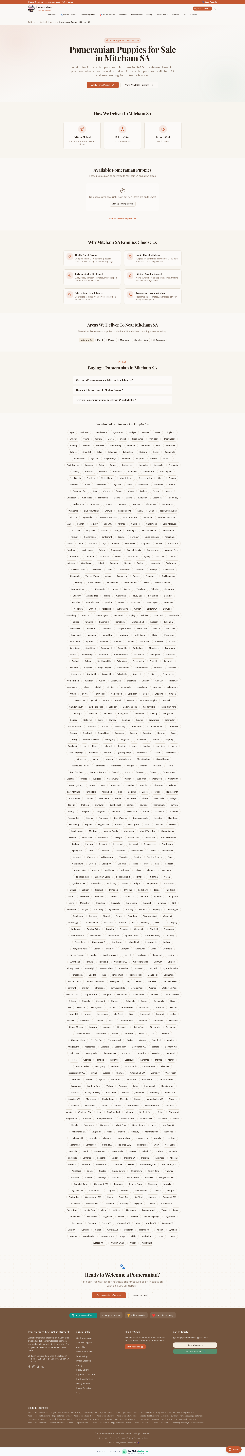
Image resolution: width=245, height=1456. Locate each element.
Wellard (109, 1086)
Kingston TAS (76, 1190)
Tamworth (122, 576)
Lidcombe (106, 628)
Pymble (72, 693)
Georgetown (97, 1007)
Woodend (167, 916)
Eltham (146, 811)
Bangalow (168, 713)
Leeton (107, 752)
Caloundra (112, 452)
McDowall (140, 948)
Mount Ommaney (95, 981)
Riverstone (76, 674)
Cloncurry (115, 1001)
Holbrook (108, 746)
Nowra (107, 595)
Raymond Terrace (97, 772)
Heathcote (80, 700)
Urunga (83, 778)
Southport (116, 550)
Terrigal (117, 530)
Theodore (164, 1033)
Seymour (134, 537)
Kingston (116, 484)
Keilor (146, 863)
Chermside (139, 929)
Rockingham (127, 465)
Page (122, 1236)
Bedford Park (145, 1112)
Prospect (172, 667)
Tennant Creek (149, 1210)
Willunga (102, 1177)
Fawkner (174, 811)
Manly (140, 510)
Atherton (167, 458)
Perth (173, 556)
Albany (76, 471)
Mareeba (99, 1020)
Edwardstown (146, 1118)
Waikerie (88, 1177)
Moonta (86, 1164)
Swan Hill (87, 452)
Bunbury (77, 595)
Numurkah (71, 909)
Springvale (77, 850)
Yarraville (123, 857)
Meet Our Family (140, 1295)
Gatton (173, 1007)
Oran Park (107, 713)
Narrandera (100, 765)
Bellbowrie (76, 929)
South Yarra (167, 844)
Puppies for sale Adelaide (127, 1416)
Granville (89, 622)
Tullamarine (167, 850)
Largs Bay (96, 1131)
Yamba (92, 785)
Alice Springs (92, 595)
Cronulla (108, 510)
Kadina (159, 1151)
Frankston (153, 438)
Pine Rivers (152, 981)
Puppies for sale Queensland (61, 1423)
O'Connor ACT (107, 1236)
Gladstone (121, 595)
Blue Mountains (91, 510)
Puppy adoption (90, 1412)
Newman (75, 1105)
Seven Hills (137, 674)
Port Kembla (74, 798)
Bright (137, 883)
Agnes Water (91, 994)
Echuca (73, 452)
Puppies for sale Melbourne (39, 1416)
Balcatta (105, 1046)
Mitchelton (168, 974)
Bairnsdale (170, 445)
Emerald (126, 458)
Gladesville (174, 615)
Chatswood (151, 523)
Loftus (106, 700)
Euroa (157, 889)
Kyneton (157, 896)
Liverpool (136, 504)
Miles (111, 1020)
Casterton (169, 883)
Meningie (159, 1157)
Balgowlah (116, 680)
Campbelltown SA (105, 1118)
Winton (142, 1040)
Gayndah (81, 1007)
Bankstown (152, 608)
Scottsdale (143, 484)
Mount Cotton (74, 981)
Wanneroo (73, 510)
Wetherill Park (72, 680)
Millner (121, 1216)
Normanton (122, 1027)
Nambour (71, 550)
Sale (158, 445)
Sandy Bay (124, 1197)
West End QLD (120, 961)
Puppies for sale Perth (105, 1416)
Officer (138, 870)
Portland (93, 543)
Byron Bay (118, 432)
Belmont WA (171, 1046)
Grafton (92, 608)
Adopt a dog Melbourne (149, 1416)
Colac (99, 452)
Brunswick (99, 805)
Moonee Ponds (111, 831)
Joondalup (143, 465)
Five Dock (158, 615)
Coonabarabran (154, 726)
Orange (136, 576)
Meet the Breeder (84, 1351)
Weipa (130, 1040)
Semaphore (91, 1144)
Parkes (156, 491)
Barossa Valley (145, 478)
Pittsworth (155, 1027)
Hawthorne (116, 942)
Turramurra (170, 648)
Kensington (133, 824)
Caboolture (128, 452)
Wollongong (172, 563)
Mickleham (110, 870)
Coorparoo (169, 929)
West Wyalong (76, 785)
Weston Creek (117, 1242)
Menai (118, 700)
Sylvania (130, 700)
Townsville (96, 569)
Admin (145, 1438)
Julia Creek (118, 1014)
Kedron (96, 948)
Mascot (156, 628)
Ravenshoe (101, 1033)
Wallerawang (113, 778)
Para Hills (93, 1138)
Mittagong (81, 759)
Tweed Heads (100, 432)
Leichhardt (91, 628)
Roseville (159, 641)
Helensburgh (172, 791)
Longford (111, 1190)
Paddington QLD (111, 955)
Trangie (153, 772)
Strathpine (100, 988)
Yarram (122, 922)
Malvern (172, 824)
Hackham (104, 1125)
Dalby (101, 465)
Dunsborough (167, 1086)
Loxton (114, 1157)
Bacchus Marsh (148, 530)
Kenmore (110, 948)
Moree (111, 438)
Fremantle (173, 465)
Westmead (139, 654)
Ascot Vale (159, 798)
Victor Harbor (107, 478)
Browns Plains (106, 968)
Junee (134, 746)
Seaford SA (75, 1144)
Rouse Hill (106, 674)
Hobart (101, 563)
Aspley (174, 922)
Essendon (159, 811)
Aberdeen (139, 713)
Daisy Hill (152, 968)
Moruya (109, 759)
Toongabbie (168, 674)
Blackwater (122, 994)
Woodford (156, 1040)
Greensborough (140, 818)
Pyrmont (90, 641)
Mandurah (75, 576)
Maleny (70, 1020)
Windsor (89, 680)
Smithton (152, 1197)
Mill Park (125, 870)
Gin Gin (112, 1007)
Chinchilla (86, 1001)
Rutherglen (173, 909)
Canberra (114, 563)
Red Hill (127, 955)
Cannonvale (138, 994)
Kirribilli (98, 687)
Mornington (169, 438)
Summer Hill (106, 648)
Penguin (171, 1190)
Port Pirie (91, 478)
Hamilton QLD (98, 942)
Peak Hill (157, 765)
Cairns (109, 569)
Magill (109, 1131)
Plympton (107, 1138)
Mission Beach (126, 1020)
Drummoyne (102, 615)
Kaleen (160, 1229)
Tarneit (139, 876)
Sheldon (85, 988)
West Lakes (170, 1144)
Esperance (117, 471)
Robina (102, 550)
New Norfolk (141, 1190)
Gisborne (122, 863)
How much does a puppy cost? (60, 1419)
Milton (154, 948)
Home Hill (73, 1014)
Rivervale (165, 1066)
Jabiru (103, 1210)
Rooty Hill (91, 674)
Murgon (93, 1027)
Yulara (164, 1210)
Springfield (170, 452)
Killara (86, 687)
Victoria (73, 517)
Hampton (158, 818)
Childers (72, 1001)
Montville (143, 1020)
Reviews (175, 14)
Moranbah (158, 1020)
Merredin (124, 1099)
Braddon (92, 1223)
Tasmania (147, 517)
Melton (86, 445)
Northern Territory (166, 517)
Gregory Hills (149, 706)
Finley (74, 739)
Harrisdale (131, 1079)
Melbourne (133, 556)
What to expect (197, 1423)
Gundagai (72, 746)
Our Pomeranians (84, 1338)
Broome (103, 471)
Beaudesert (79, 458)
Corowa (73, 733)
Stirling (94, 1073)
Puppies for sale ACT (143, 1423)
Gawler (137, 608)
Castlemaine (90, 537)
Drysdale (128, 889)
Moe (81, 543)
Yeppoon (140, 458)
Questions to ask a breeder (125, 1419)
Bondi (151, 510)
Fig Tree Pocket (132, 935)
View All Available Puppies (120, 218)
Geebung (170, 935)
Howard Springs (151, 1216)
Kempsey (142, 497)
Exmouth (74, 1092)
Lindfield (111, 687)
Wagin (69, 1112)
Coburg (70, 811)
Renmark (74, 484)
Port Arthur (74, 1197)
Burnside (87, 1118)
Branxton (115, 785)
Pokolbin (144, 785)
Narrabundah (89, 1236)
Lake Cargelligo (76, 752)
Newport (157, 687)
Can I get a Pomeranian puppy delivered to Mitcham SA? (104, 380)
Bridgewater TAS (167, 1177)
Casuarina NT (167, 1203)
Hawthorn (173, 818)
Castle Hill (135, 523)
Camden (122, 504)
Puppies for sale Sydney (61, 1416)
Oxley (127, 981)
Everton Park (96, 935)
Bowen (115, 543)
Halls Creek (111, 1092)
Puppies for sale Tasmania (122, 1423)
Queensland (88, 517)
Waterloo (103, 654)
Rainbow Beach (83, 1033)
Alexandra (96, 883)
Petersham (74, 641)
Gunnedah (71, 497)
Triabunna (109, 1203)
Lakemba (168, 622)
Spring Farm (123, 713)
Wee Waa (141, 778)
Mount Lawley (82, 1066)
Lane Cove (75, 628)
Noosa (121, 602)
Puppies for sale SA (83, 1423)
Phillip (133, 1236)
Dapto (145, 791)
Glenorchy (152, 1184)
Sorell (129, 484)
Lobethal (101, 1157)
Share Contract (135, 1438)
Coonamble (173, 726)
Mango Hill (153, 974)
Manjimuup (91, 1099)
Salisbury (171, 1138)
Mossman (173, 1020)
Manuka (73, 1236)
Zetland (75, 661)
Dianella (156, 1053)
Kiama (172, 484)
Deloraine (118, 1184)
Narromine (116, 765)
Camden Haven (74, 726)
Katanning (154, 1092)
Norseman (90, 1105)
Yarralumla (147, 1242)
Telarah (172, 785)
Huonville (167, 1184)
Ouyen (85, 909)
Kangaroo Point (80, 948)
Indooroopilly (151, 942)
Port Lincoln (75, 478)
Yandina (170, 1040)
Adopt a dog (76, 1412)
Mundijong (100, 1066)
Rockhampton (168, 576)
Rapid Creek (91, 1216)
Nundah (93, 955)
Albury (108, 576)
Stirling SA (107, 1144)
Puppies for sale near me (144, 1412)
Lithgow (73, 438)
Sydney (147, 556)
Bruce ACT (106, 1223)
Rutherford (91, 791)
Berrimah (134, 1216)
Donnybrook (149, 1086)
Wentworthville (121, 654)
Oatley (155, 635)
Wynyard (138, 1203)
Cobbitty (113, 706)
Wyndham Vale (78, 883)
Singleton (170, 432)
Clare (160, 478)
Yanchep (123, 1086)
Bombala (126, 720)
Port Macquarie (97, 589)
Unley (156, 1144)
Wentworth (173, 778)
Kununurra (170, 1092)
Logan (156, 452)
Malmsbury (85, 903)
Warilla (118, 798)
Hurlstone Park (137, 622)
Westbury (124, 1203)
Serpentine (76, 1086)
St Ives (85, 693)
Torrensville (142, 1144)
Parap (176, 1210)
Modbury (135, 1131)
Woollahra (170, 654)
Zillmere (171, 961)
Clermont (100, 1001)
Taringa (89, 961)
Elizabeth (162, 1118)
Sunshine (105, 850)
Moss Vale (95, 504)
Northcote (103, 837)
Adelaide (71, 563)
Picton (170, 765)
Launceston (168, 569)
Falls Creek (170, 889)
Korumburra (128, 896)
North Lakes (87, 550)
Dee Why (108, 523)
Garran (98, 1229)
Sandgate (141, 955)
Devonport (135, 602)
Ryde (72, 432)
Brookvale (131, 680)
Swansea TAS (92, 1203)
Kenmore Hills (135, 974)
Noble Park (87, 837)
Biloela (159, 543)
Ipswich (108, 602)
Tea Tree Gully (124, 1144)
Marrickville (142, 628)
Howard (87, 1014)
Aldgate (129, 1112)
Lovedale (130, 785)
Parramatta (167, 504)
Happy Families (83, 1383)
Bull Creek (74, 1053)
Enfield (176, 1118)
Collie (135, 1086)
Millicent (174, 1157)
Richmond (158, 484)
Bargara (107, 994)
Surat (141, 1033)
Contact (193, 14)
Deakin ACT (167, 1223)
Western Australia (108, 517)
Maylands (144, 1059)
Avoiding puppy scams (102, 1419)
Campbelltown (124, 510)
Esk (69, 1007)
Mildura (145, 582)
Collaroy (145, 680)
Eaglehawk (143, 889)
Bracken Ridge (93, 929)
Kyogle (174, 746)
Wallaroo (74, 1177)
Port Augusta (166, 471)
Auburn (88, 661)
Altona (145, 798)
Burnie (87, 484)
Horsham (131, 445)
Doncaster (116, 811)
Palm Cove (139, 1027)
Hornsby (94, 523)
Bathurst (168, 595)
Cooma (106, 491)
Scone (127, 772)
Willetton (75, 1079)
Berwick (137, 857)
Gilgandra (125, 739)
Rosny (110, 1197)
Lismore (114, 589)
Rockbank (166, 870)
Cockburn (126, 1053)
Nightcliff (107, 1216)
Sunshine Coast (78, 569)
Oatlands (157, 1190)
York (99, 1112)
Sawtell (115, 772)
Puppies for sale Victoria (37, 1423)
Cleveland (138, 968)
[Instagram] (33, 1366)
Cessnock (157, 497)
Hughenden (102, 1014)
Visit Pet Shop (133, 1346)
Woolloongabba (140, 961)
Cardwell (154, 994)
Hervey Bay (137, 595)
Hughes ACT (145, 1229)
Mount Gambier (162, 582)
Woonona (131, 798)
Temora (139, 772)
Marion (121, 1131)
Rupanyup (157, 909)
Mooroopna (131, 903)
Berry (100, 720)
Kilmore (113, 896)
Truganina (153, 876)
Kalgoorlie (106, 608)
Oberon (143, 765)
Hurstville (75, 530)
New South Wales (168, 510)
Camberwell (115, 805)
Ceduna (172, 478)
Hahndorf (146, 1151)
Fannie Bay (71, 1210)
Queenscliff (114, 909)
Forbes (143, 491)
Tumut (119, 491)
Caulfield (143, 805)
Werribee (100, 445)
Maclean (156, 752)
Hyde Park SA (168, 1125)
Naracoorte (101, 1164)
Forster (145, 432)
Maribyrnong (77, 831)
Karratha (89, 471)
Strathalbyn (136, 1171)
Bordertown (99, 1151)
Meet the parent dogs (180, 1423)
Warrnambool (130, 582)
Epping (132, 615)
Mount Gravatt (77, 955)
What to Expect (136, 14)
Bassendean (120, 1046)
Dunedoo (147, 733)
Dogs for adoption (106, 1412)
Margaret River (171, 550)
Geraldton (169, 589)
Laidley (173, 1014)
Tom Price (169, 1105)
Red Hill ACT (147, 1236)
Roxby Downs (118, 1171)
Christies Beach (127, 1118)
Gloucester (141, 739)
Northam (104, 556)
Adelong (153, 713)
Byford (102, 1079)
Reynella (157, 1138)
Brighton (85, 805)
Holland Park (133, 942)
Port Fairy (98, 909)
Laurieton (93, 752)
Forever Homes (162, 14)
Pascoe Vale (133, 837)
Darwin (127, 563)
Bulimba (110, 929)
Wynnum (158, 961)
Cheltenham (159, 805)
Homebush (120, 622)
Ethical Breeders (83, 1360)
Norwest (158, 667)
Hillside (135, 863)
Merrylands (76, 635)
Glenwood (73, 667)
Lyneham (173, 1229)
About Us (123, 14)
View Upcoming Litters (122, 203)
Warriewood (116, 693)
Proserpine (171, 1027)
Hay (84, 746)
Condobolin (136, 726)
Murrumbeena (167, 831)
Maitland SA (129, 1157)
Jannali (94, 700)
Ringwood (133, 844)
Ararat (125, 883)
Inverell (123, 438)
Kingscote (72, 1157)
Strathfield (90, 648)
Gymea (172, 693)
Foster (70, 896)
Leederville (129, 1059)
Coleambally (119, 726)
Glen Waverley (120, 818)
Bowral (108, 504)
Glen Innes (87, 497)
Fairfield (144, 615)
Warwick (89, 465)
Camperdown (152, 883)
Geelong (141, 563)
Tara (152, 1033)
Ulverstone (101, 484)
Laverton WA (74, 1099)
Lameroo (87, 1157)
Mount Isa (168, 602)
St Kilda (91, 850)
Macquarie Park (124, 628)
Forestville (174, 680)
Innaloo (100, 1059)
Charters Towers (171, 994)
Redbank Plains (170, 981)
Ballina (117, 497)
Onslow (104, 1105)
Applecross (90, 1046)
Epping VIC (107, 863)
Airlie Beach (130, 543)
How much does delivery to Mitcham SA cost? (99, 389)
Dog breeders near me (165, 1412)
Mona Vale (126, 687)
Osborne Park (148, 1066)
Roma (113, 465)
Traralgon (140, 589)
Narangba (114, 981)
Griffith (98, 438)
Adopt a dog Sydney (169, 1416)
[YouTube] (42, 1366)
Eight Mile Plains (170, 968)
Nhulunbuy (131, 1210)
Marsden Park (123, 667)
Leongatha (172, 896)
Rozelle (172, 641)
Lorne (71, 903)
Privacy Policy (103, 1438)
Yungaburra (73, 1046)
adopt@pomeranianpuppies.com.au (193, 1337)
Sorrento (93, 916)
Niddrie (72, 837)
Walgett (97, 778)
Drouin (70, 543)
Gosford (104, 530)
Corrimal (132, 791)
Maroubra (170, 628)
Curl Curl (159, 680)
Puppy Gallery (82, 1369)
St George (128, 1033)
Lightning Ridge (124, 752)
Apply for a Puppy (100, 85)
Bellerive (149, 1177)
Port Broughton (169, 1164)
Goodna (92, 974)
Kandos (146, 746)
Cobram (85, 889)
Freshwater (72, 687)
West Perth (170, 1073)
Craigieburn (77, 863)
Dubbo (127, 589)
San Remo (78, 916)
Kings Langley (104, 667)
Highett (88, 824)
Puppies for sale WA (101, 1423)
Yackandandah (91, 922)
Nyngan (130, 765)
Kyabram (144, 896)
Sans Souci (75, 648)
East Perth (170, 1053)
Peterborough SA (148, 1164)
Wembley (155, 1073)
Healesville (84, 896)
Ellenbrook (116, 1079)
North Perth (131, 1066)
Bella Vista (122, 661)
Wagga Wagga (92, 576)
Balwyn (173, 798)
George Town (135, 1184)
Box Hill (71, 805)
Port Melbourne (168, 837)
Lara (157, 863)
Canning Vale (91, 1053)
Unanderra (104, 798)
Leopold (169, 863)
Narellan (93, 713)
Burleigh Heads (134, 550)
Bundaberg (151, 576)
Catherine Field (96, 706)
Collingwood (85, 811)
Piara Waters (148, 1079)
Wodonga (78, 608)
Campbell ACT (123, 1223)
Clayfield (154, 929)
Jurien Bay (139, 1092)
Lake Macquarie (170, 523)
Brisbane (160, 556)
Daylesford (107, 537)
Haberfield (104, 622)
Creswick (99, 889)
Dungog (161, 733)
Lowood (160, 1014)
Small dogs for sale (124, 1412)
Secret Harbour (167, 1079)
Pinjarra (117, 1105)
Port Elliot (76, 1171)
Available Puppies (84, 1342)
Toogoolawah (114, 1040)
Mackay (78, 582)
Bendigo (153, 569)
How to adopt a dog (83, 1419)
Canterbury (71, 615)
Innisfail (153, 458)
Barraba (73, 720)
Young (86, 438)
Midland (118, 556)
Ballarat (140, 569)
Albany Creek (73, 968)
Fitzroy (89, 818)
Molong (96, 759)
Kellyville (88, 667)
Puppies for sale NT (162, 1423)
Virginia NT (170, 1216)
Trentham (132, 916)
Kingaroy (145, 543)
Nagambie (161, 903)
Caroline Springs (154, 857)
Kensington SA (78, 1131)
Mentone (93, 831)
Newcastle (155, 563)
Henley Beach (138, 1125)
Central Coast (92, 602)
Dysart (173, 1001)
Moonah (125, 1190)
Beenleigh (89, 968)
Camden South (76, 706)
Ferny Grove (113, 935)
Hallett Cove (120, 1125)
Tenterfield (103, 497)
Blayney (112, 720)
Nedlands (115, 1066)
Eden (173, 733)
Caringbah (132, 693)
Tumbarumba (168, 772)
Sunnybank (75, 961)
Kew (147, 824)
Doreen (92, 863)
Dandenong (115, 445)
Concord (86, 615)
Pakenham (170, 537)
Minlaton (72, 1164)
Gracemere (144, 1007)
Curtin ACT (151, 1223)
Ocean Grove (168, 530)
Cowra (131, 491)
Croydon (101, 811)
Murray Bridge (78, 589)
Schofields (122, 674)
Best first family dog (169, 1419)
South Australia (129, 517)
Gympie (94, 458)
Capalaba (123, 968)
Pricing (149, 14)
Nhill (174, 903)
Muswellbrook (162, 759)
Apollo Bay (111, 883)
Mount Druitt (141, 667)
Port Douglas (73, 465)
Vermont (77, 857)
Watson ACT (99, 1242)
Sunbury (73, 445)
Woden (133, 1242)
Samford (72, 988)
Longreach (145, 1014)
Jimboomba (117, 974)
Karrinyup (114, 1059)
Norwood (168, 1131)
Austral (166, 700)
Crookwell (87, 733)
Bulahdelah (170, 720)
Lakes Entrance (152, 537)
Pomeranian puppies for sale (191, 1416)
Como (146, 693)
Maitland (84, 432)
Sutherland (138, 648)
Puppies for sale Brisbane (84, 1416)
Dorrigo (133, 733)
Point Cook (150, 837)
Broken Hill (153, 595)
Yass (103, 785)
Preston (89, 844)
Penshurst (169, 635)
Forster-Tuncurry (91, 739)
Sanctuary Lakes (102, 876)
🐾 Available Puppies (69, 14)
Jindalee (166, 942)
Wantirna (91, 857)
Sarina (115, 1033)
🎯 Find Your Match (107, 14)
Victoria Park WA (137, 1073)
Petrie (138, 981)
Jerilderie (122, 746)
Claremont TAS (101, 1184)
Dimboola (113, 889)
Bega (94, 491)
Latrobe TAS (95, 1190)
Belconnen (77, 1223)
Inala (104, 974)
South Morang (123, 876)
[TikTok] (38, 1366)
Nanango (107, 1027)
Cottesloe (141, 1053)
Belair (160, 1112)
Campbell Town (81, 1184)
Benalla (121, 537)
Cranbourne (137, 438)
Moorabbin (129, 831)
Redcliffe (143, 452)
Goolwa (132, 1151)
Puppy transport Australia (148, 1419)
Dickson (71, 1229)
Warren (127, 778)
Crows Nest (103, 733)
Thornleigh (154, 648)
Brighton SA (71, 1118)
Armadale (158, 465)
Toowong (103, 961)
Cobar (105, 726)
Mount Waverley (147, 831)
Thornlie (120, 1073)
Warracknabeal (150, 916)
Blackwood (174, 1112)
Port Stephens (77, 772)
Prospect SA (142, 1138)
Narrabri (168, 491)
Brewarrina (154, 720)
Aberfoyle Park (113, 1112)
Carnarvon (89, 556)
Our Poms (52, 14)
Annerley (145, 922)
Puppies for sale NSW (188, 1419)
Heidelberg (74, 824)
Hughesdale (103, 824)
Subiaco (106, 1073)
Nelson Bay (172, 497)
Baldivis (89, 1079)
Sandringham (150, 844)
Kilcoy (131, 1014)
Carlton (130, 805)
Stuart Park (75, 1216)
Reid (161, 1236)
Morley (171, 1059)
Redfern (118, 641)
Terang (119, 916)
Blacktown (151, 504)
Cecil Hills (154, 661)
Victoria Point (137, 988)
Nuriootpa (117, 1164)
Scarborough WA (77, 1073)
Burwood (167, 608)
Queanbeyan (152, 602)
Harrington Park (168, 706)
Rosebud (143, 909)
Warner (152, 988)
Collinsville (130, 1001)
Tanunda (169, 1171)
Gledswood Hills (130, 706)
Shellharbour (78, 504)
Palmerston (148, 471)
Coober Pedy (117, 1151)
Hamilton (145, 445)
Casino (129, 497)
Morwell (147, 903)
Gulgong (169, 739)
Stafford (171, 955)
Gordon (75, 622)
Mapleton (84, 1020)
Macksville (142, 752)
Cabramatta (138, 661)
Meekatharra (108, 1099)
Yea (133, 922)
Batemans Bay (79, 491)
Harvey (125, 1092)
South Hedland (152, 1105)
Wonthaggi (73, 922)
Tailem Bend (153, 1171)
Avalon (102, 680)
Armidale (76, 602)
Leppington (77, 713)
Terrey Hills (99, 693)
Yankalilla (116, 1177)
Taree (157, 432)
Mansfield (100, 903)
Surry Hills (122, 648)
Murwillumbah (143, 759)
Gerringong (110, 739)
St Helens (75, 1203)
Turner (172, 1236)
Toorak (152, 850)
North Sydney (140, 635)
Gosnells (87, 1059)
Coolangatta (153, 550)
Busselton (74, 556)
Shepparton (112, 582)
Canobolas (91, 726)
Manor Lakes (80, 870)
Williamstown (107, 857)
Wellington (157, 778)
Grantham (159, 1007)
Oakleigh (118, 837)
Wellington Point (169, 988)
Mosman (91, 635)
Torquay (74, 537)
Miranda (121, 523)
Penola (131, 1164)
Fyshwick (85, 1229)
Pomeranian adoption (37, 1419)
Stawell (106, 916)
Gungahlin (128, 1229)
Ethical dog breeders (185, 1412)
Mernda (95, 870)
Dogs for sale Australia (60, 1412)
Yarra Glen (108, 922)
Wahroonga (87, 654)
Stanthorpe (173, 543)
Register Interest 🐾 (202, 8)
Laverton (159, 824)
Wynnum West (72, 994)
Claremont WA (109, 1053)
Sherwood (156, 955)
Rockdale (144, 641)
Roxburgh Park (82, 876)
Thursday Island (78, 1040)
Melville (158, 1059)
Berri (85, 1151)
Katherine (132, 471)
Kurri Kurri (160, 746)
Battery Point (132, 1177)
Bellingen (87, 720)
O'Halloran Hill (76, 1138)
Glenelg (74, 1125)
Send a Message (195, 1345)
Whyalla (155, 589)
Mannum (145, 1157)
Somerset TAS (169, 1197)
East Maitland (73, 791)
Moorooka (167, 948)
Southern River (94, 1086)
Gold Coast (86, 563)
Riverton (102, 1171)
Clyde (170, 857)
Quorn (90, 1171)
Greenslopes (80, 942)
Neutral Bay (107, 635)
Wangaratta (122, 608)
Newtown (123, 635)
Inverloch (99, 896)
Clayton (174, 805)
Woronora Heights (148, 700)
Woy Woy (90, 530)
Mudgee (132, 432)
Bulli (120, 791)
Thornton (158, 785)
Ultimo (73, 654)
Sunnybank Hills (118, 988)
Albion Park (107, 791)
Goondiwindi (127, 1007)
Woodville (72, 1151)
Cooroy (144, 1001)
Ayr (104, 543)
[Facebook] (29, 1366)
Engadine (159, 693)
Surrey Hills (120, 850)
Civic (138, 1223)
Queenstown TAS (93, 1197)
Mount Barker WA (154, 1099)
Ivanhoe (118, 824)
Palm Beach (172, 687)
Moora (137, 1099)
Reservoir (103, 844)
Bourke (139, 720)
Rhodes (130, 641)
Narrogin (173, 1099)
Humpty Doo (89, 1210)
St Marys (152, 674)
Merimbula (171, 752)
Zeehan (151, 1203)
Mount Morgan (76, 1027)
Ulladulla (70, 778)
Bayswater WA (139, 1046)
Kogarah (154, 622)
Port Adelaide (124, 1138)
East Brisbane (77, 935)
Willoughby (155, 654)
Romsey (129, 909)
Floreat (74, 1059)
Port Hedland (133, 1105)
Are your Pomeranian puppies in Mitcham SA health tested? (106, 399)
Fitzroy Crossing (92, 1092)
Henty (95, 746)
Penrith (80, 523)
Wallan (167, 876)
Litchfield (116, 1210)
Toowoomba (124, 569)
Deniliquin (119, 733)
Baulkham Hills (104, 661)
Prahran (75, 844)
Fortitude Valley (152, 935)
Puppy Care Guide (84, 1388)
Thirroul (89, 798)
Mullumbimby (125, 759)
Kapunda (173, 1151)
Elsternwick (132, 811)
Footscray (103, 818)
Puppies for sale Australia (38, 1412)
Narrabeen (142, 687)
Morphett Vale (151, 1131)
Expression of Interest (111, 1295)
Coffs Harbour (94, 582)
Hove (153, 1125)
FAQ (184, 14)
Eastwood (118, 615)
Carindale (124, 929)
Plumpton (151, 870)
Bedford (155, 1046)
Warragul (131, 530)
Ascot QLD (160, 922)
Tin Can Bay (96, 1040)
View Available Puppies (137, 85)
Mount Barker (126, 478)
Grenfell (155, 739)
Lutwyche (125, 948)
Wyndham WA (84, 1112)
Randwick (104, 641)
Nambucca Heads (80, 765)
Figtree (157, 791)
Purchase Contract (84, 1379)
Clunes (73, 889)
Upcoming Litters (89, 14)
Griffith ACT (112, 1229)
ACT (69, 523)
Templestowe (137, 850)
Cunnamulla (159, 1001)
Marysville (115, 903)
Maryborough (110, 458)
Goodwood (89, 1125)
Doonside (168, 661)
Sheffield (138, 1197)
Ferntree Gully (73, 818)
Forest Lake (77, 974)
